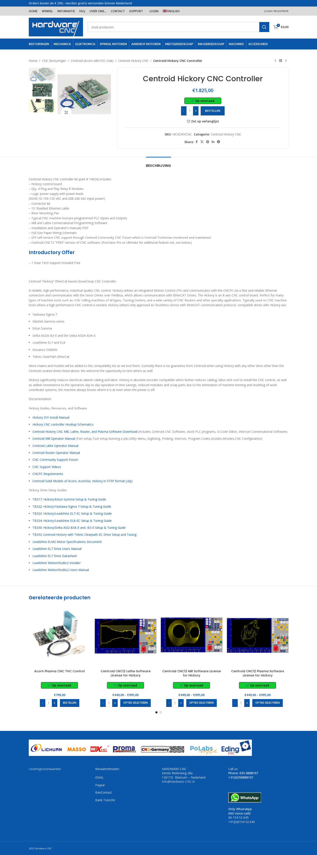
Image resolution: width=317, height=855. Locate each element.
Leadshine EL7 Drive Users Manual (56, 549)
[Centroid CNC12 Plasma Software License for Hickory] (257, 636)
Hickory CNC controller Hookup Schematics (62, 424)
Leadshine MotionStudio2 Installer (56, 563)
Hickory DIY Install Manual (50, 417)
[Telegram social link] (218, 142)
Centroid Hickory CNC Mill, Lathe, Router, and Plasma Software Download (84, 431)
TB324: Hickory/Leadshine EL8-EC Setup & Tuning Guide (72, 521)
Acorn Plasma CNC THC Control (59, 671)
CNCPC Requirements (47, 474)
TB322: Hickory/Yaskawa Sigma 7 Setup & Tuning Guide (71, 506)
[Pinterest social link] (207, 142)
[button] (69, 703)
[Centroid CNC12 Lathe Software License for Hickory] (125, 636)
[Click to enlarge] (66, 112)
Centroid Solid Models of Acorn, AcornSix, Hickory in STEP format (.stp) (82, 481)
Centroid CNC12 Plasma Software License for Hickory (257, 673)
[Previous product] (275, 60)
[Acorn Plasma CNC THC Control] (59, 636)
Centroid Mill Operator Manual (53, 438)
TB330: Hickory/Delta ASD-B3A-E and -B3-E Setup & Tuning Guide (79, 528)
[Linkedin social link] (213, 142)
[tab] (158, 163)
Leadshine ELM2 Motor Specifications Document (67, 542)
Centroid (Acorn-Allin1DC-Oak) (92, 61)
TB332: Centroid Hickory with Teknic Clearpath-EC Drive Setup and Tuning (84, 534)
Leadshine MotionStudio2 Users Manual (60, 570)
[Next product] (285, 60)
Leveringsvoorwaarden (45, 769)
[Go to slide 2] (161, 712)
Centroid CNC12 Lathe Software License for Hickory (126, 673)
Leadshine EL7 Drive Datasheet (54, 556)
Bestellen (212, 111)
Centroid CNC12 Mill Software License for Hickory (191, 673)
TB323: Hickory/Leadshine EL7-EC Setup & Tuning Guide (72, 513)
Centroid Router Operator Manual (56, 453)
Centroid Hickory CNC (133, 61)
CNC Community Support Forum (55, 460)
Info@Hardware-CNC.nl (178, 781)
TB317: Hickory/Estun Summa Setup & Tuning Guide (69, 499)
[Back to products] (280, 60)
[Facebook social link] (196, 142)
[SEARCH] (264, 27)
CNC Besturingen (54, 61)
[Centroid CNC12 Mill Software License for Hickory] (191, 636)
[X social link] (202, 142)
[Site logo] (56, 27)
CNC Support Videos (46, 467)
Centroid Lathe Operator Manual (55, 446)
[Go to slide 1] (156, 712)
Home (33, 61)
